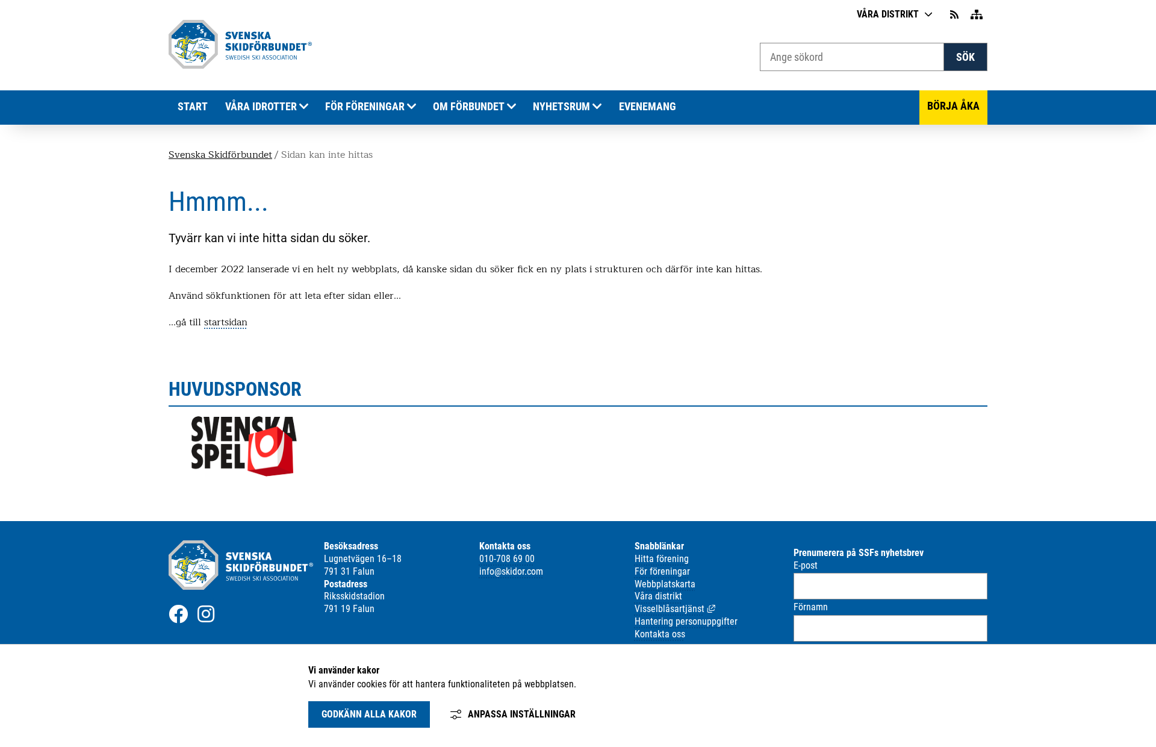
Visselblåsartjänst (675, 608)
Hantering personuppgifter (686, 621)
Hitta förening (662, 558)
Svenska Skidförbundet (220, 155)
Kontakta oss (660, 634)
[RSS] (955, 14)
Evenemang (647, 107)
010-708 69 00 (507, 558)
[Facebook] (178, 614)
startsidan (225, 322)
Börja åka (953, 106)
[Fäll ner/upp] (303, 107)
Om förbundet (469, 107)
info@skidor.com (511, 571)
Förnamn (811, 607)
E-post (806, 565)
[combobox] (852, 57)
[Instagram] (205, 614)
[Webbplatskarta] (976, 14)
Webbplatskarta (665, 584)
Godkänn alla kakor (369, 714)
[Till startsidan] (240, 65)
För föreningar (365, 107)
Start (193, 107)
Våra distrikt (888, 14)
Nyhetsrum (561, 107)
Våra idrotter (261, 107)
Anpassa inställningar (522, 714)
